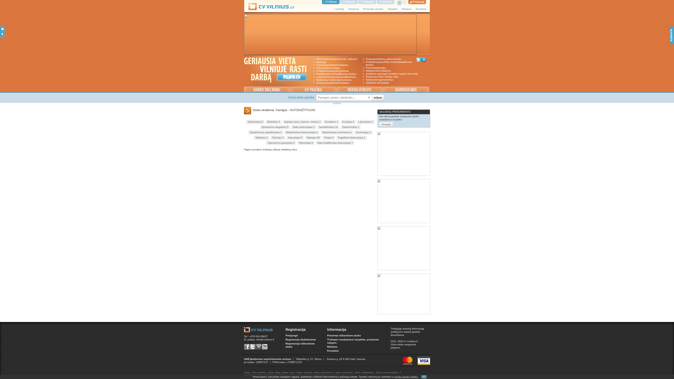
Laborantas (365, 122)
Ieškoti (378, 97)
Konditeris (331, 122)
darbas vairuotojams (344, 372)
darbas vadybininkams (364, 372)
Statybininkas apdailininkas (266, 132)
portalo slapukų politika (406, 376)
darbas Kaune (288, 372)
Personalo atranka (373, 9)
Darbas (247, 372)
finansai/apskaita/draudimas (332, 65)
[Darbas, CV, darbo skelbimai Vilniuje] (273, 9)
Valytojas (313, 137)
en (399, 2)
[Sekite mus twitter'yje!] (419, 60)
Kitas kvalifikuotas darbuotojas (335, 143)
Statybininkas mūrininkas (337, 132)
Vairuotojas (295, 137)
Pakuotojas (306, 143)
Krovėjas (348, 122)
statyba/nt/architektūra (378, 70)
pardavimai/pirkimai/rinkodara (332, 82)
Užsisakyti (386, 124)
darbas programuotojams (387, 372)
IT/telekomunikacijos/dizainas (332, 70)
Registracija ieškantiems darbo (300, 345)
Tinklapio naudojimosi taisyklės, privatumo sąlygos (353, 341)
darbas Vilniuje (274, 372)
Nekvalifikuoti (359, 89)
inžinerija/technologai (328, 68)
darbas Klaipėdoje (304, 372)
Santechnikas (350, 127)
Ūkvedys (278, 137)
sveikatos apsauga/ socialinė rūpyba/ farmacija (389, 73)
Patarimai (353, 9)
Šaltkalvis (261, 137)
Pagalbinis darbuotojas (351, 137)
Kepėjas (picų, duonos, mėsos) (302, 122)
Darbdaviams (406, 89)
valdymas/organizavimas (379, 79)
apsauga (321, 62)
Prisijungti (292, 335)
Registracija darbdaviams (301, 339)
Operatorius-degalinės (275, 127)
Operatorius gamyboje (281, 143)
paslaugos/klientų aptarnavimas (383, 59)
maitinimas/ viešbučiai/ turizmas (333, 79)
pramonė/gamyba (376, 67)
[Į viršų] (2, 34)
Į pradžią (339, 9)
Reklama (407, 9)
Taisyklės (393, 9)
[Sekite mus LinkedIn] (424, 60)
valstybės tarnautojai (377, 82)
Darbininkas (255, 122)
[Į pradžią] (2, 29)
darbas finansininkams (323, 372)
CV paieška (313, 89)
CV (330, 2)
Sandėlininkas (328, 127)
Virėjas (329, 137)
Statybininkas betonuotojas (302, 132)
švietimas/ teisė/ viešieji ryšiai (382, 76)
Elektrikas (273, 122)
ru (399, 4)
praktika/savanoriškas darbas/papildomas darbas (389, 63)
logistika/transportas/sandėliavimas (336, 76)
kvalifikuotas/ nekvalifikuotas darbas (336, 73)
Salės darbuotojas (304, 127)
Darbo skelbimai (267, 89)
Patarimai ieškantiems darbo (344, 335)
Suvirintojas (363, 132)
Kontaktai (421, 9)
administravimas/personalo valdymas (337, 59)
